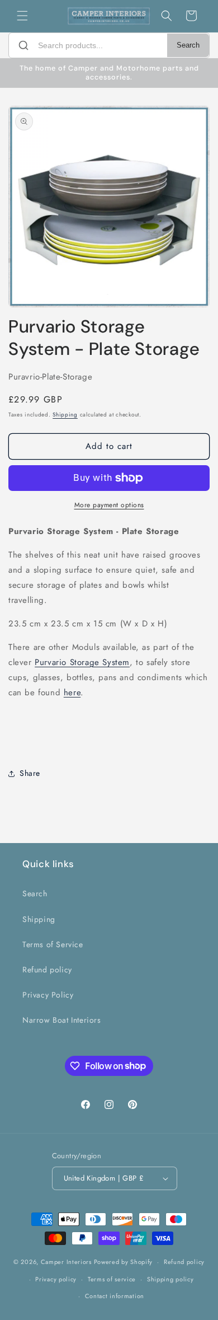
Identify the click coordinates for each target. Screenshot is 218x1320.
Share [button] (30, 773)
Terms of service (112, 1279)
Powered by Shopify (123, 1261)
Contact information (114, 1295)
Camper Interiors (66, 1261)
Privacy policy (56, 1279)
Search (188, 45)
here (72, 692)
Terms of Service (52, 944)
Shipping (65, 414)
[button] (22, 15)
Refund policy (47, 969)
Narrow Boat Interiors (61, 1020)
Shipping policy (170, 1279)
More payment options (109, 505)
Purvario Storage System (82, 662)
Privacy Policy (47, 994)
